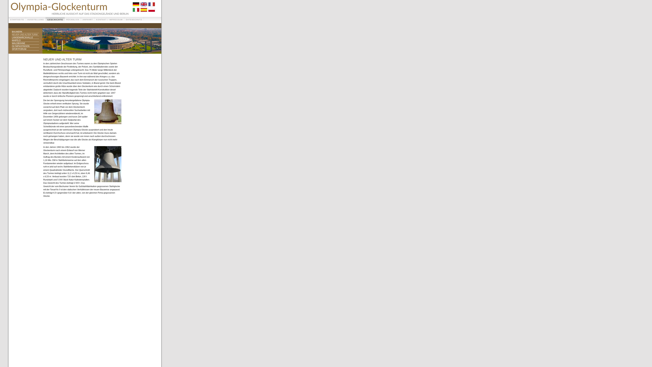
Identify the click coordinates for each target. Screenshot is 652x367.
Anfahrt (88, 20)
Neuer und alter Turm (25, 34)
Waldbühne (18, 43)
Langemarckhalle (22, 37)
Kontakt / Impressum (109, 20)
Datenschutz (134, 20)
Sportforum (19, 49)
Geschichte (55, 20)
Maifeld (16, 40)
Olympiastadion (21, 46)
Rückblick (72, 20)
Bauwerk (17, 32)
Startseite (17, 20)
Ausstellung (36, 20)
